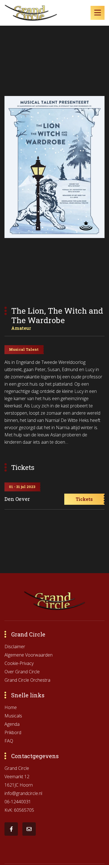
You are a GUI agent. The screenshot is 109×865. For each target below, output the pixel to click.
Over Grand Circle (22, 672)
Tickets (84, 499)
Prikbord (12, 732)
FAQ (8, 741)
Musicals (13, 716)
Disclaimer (14, 646)
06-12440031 (17, 802)
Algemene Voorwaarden (28, 655)
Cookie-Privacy (19, 663)
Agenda (12, 724)
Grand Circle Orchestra (27, 680)
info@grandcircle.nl (23, 793)
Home (10, 707)
